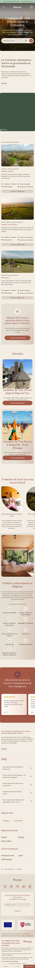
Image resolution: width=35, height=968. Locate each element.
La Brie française (6, 859)
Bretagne (6, 821)
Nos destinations (9, 869)
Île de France (18, 821)
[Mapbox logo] (4, 130)
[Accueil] (17, 7)
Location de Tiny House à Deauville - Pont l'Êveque (17, 445)
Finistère (4, 837)
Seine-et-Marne (6, 841)
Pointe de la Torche (7, 855)
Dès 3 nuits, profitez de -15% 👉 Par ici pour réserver (17, 1)
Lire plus (4, 83)
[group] (17, 154)
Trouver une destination (17, 338)
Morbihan (21, 837)
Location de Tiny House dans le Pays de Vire (17, 392)
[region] (17, 112)
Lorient (20, 855)
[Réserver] (31, 7)
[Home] (2, 869)
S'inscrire (17, 911)
